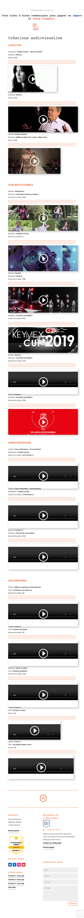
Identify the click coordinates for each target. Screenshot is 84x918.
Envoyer (73, 903)
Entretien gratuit (13, 830)
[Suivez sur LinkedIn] (10, 865)
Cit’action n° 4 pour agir (16, 879)
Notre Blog (12, 887)
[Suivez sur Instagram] (19, 865)
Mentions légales (48, 847)
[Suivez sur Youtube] (23, 865)
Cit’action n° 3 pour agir (16, 883)
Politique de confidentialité (52, 843)
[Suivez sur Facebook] (14, 865)
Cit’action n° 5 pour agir (16, 876)
